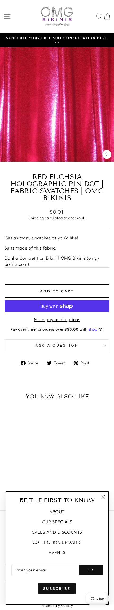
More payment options (57, 319)
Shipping (36, 218)
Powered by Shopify (57, 605)
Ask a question (57, 345)
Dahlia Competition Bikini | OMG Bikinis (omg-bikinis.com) (52, 261)
